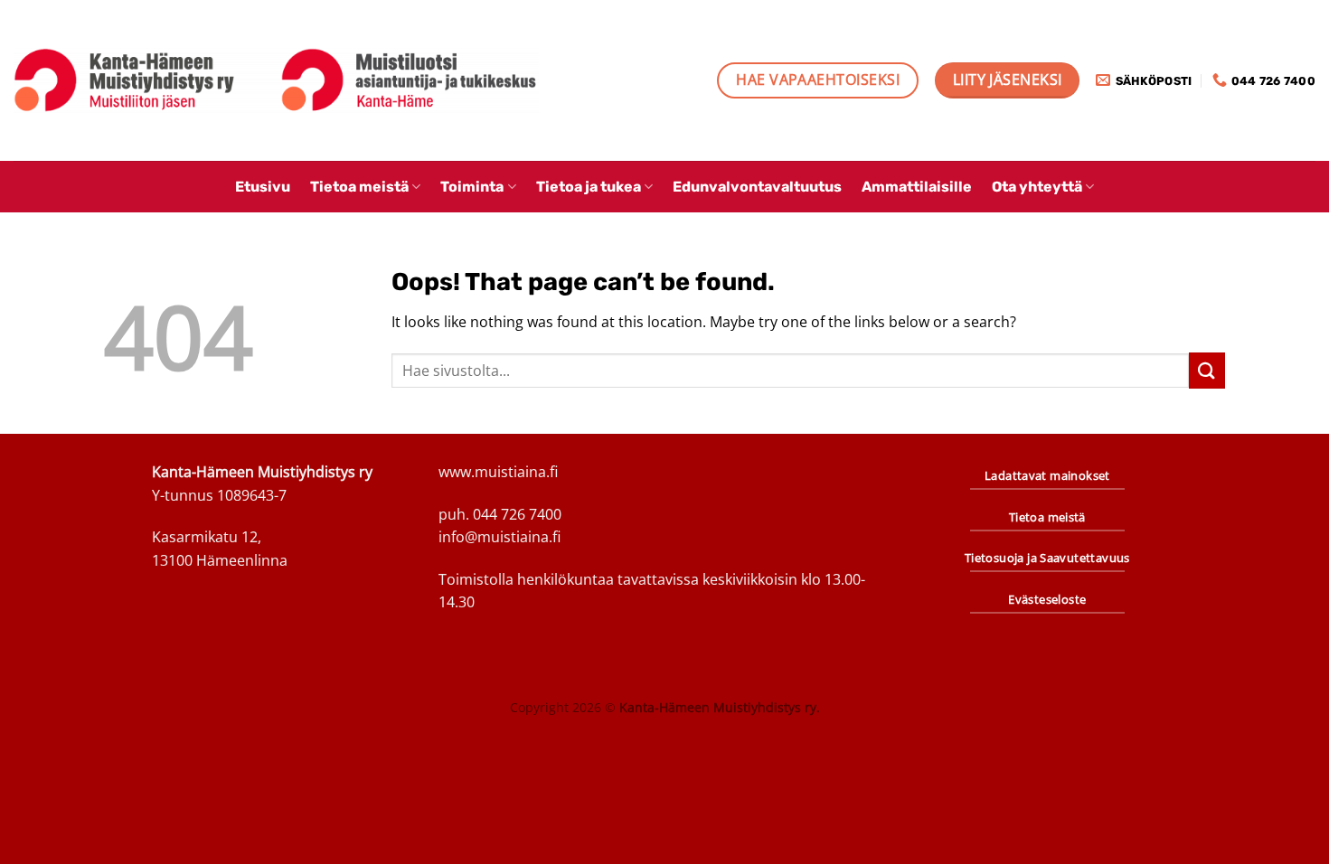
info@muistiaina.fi (499, 537)
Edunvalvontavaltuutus (757, 186)
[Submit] (1207, 370)
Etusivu (262, 186)
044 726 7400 (517, 514)
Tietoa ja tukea (588, 186)
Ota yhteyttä (1037, 186)
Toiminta (472, 186)
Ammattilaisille (917, 186)
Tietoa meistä (359, 186)
